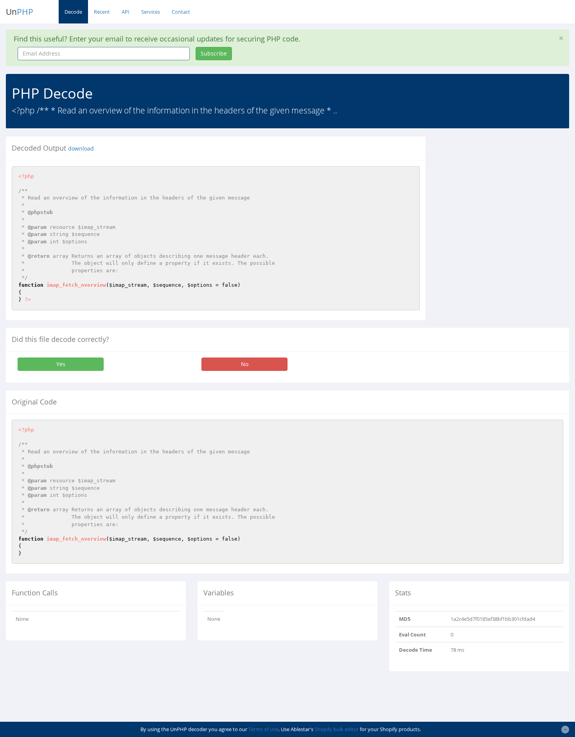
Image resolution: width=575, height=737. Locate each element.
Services (150, 11)
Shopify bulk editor (336, 729)
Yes (60, 364)
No (244, 364)
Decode (73, 11)
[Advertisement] (503, 191)
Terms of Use (263, 729)
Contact (181, 11)
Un (19, 11)
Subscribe (214, 53)
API (125, 11)
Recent (102, 11)
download (81, 148)
